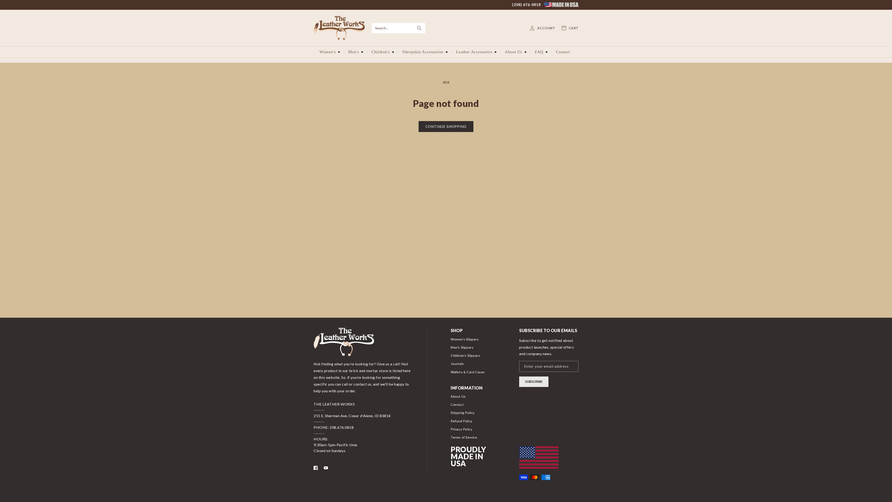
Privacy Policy (461, 429)
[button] (398, 28)
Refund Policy (461, 421)
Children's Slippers (465, 355)
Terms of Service (464, 437)
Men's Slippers (462, 347)
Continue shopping (446, 126)
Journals (457, 364)
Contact (457, 404)
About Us (458, 396)
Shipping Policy (463, 413)
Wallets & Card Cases (468, 372)
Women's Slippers (465, 339)
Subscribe (534, 381)
